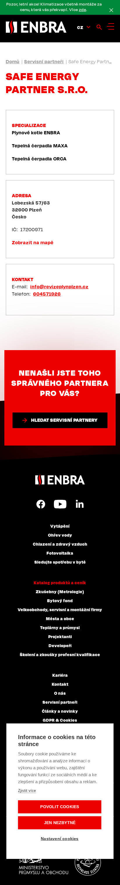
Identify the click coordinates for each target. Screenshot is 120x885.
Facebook (40, 504)
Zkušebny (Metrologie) (60, 591)
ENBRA (60, 480)
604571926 (47, 294)
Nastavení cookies (59, 839)
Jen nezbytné (59, 823)
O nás (60, 693)
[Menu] (110, 26)
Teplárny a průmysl (60, 627)
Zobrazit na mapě (33, 242)
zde (82, 9)
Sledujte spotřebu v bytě (60, 561)
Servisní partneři (44, 61)
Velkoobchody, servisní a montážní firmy (60, 609)
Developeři (60, 645)
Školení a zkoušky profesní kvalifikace (60, 654)
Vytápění (60, 526)
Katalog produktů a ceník (60, 582)
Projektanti (60, 636)
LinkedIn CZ (79, 504)
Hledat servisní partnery (64, 420)
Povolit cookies (59, 807)
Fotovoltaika (60, 552)
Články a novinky (60, 711)
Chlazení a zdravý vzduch (60, 543)
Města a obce (60, 618)
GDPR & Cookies (60, 720)
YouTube (60, 504)
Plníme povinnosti (87, 862)
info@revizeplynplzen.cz (59, 286)
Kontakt (60, 684)
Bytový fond (60, 600)
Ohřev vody (60, 534)
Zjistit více (27, 790)
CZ (80, 27)
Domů (13, 61)
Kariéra (60, 675)
